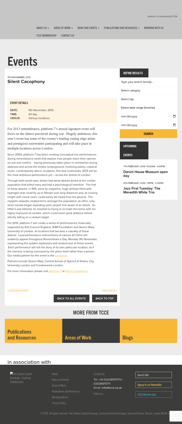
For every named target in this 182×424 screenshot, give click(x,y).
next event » (109, 290)
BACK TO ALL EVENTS (71, 298)
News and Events (87, 27)
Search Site (143, 375)
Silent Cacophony (76, 271)
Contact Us (67, 35)
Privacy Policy (59, 403)
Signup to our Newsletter (162, 16)
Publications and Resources (121, 27)
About (55, 374)
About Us (41, 27)
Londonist (61, 255)
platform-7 (55, 271)
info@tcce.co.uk (112, 388)
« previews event (17, 290)
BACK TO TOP (105, 298)
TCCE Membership (46, 35)
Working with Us (154, 27)
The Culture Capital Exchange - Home (16, 14)
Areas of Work (62, 27)
